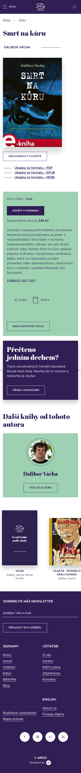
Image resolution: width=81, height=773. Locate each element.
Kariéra (47, 661)
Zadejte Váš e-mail (17, 613)
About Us (49, 708)
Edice (7, 673)
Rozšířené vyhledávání (20, 713)
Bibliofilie (9, 679)
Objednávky (51, 673)
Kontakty (49, 679)
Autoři (7, 661)
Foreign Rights (53, 714)
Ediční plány (51, 667)
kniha (45, 300)
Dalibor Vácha (40, 473)
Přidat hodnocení (26, 390)
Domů (6, 20)
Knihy (22, 20)
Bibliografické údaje (28, 326)
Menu (12, 7)
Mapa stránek (13, 719)
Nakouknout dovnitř (25, 156)
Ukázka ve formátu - (34, 168)
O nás (46, 655)
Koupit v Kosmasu (26, 210)
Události (9, 667)
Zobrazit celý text (21, 280)
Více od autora (40, 487)
